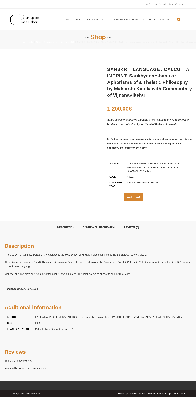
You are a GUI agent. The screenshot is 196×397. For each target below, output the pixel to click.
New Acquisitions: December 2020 (59, 42)
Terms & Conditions (147, 393)
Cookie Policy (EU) (178, 393)
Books (30, 42)
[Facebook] (11, 4)
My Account (151, 4)
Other (38, 42)
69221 (130, 177)
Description (65, 227)
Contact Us (180, 4)
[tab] (65, 227)
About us (121, 393)
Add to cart (133, 197)
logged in (24, 368)
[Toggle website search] (185, 19)
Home (22, 42)
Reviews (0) (131, 227)
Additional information (99, 227)
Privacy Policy (162, 393)
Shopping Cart (166, 4)
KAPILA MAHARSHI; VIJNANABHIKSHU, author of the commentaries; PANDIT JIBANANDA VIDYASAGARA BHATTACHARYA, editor (153, 167)
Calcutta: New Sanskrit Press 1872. (144, 182)
